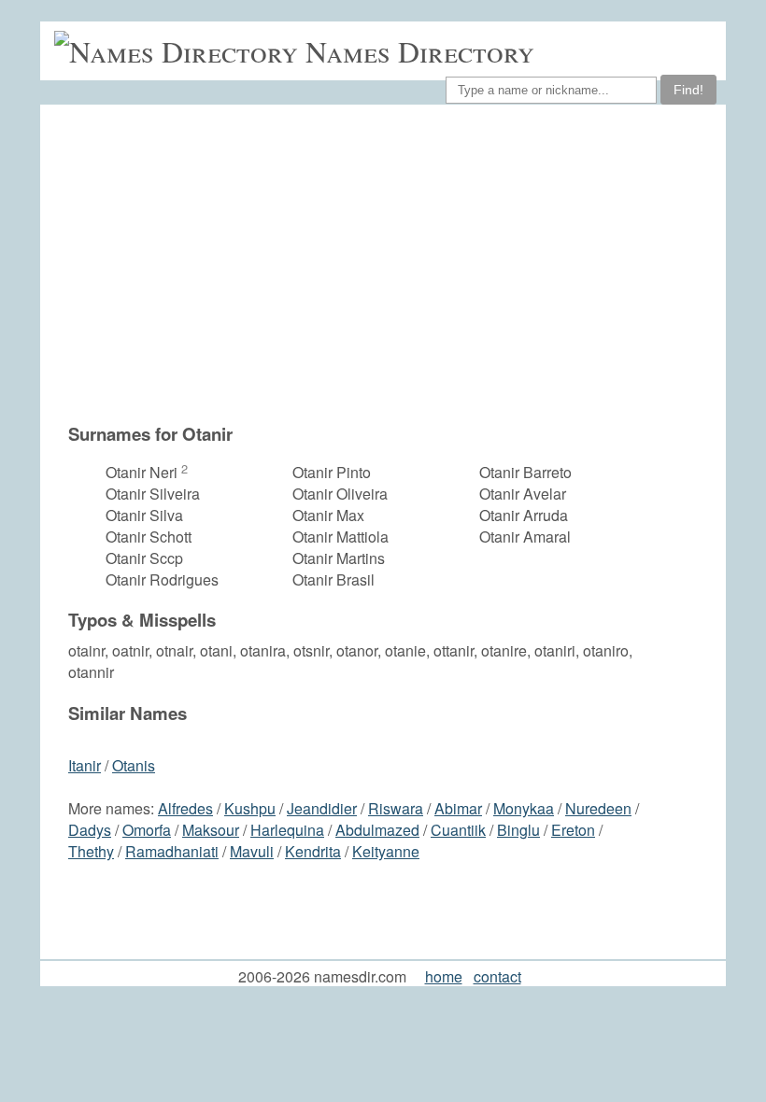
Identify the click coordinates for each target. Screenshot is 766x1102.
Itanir (84, 765)
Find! (688, 89)
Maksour (210, 830)
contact (497, 976)
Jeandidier (322, 808)
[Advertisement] (392, 263)
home (443, 976)
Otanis (133, 765)
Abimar (458, 808)
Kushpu (250, 808)
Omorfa (146, 830)
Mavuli (252, 851)
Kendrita (313, 851)
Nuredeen (598, 808)
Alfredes (185, 808)
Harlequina (287, 830)
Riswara (395, 808)
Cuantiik (458, 830)
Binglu (518, 830)
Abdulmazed (377, 830)
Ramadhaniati (172, 851)
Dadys (89, 830)
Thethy (91, 851)
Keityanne (385, 851)
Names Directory (419, 51)
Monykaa (523, 808)
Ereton (573, 830)
